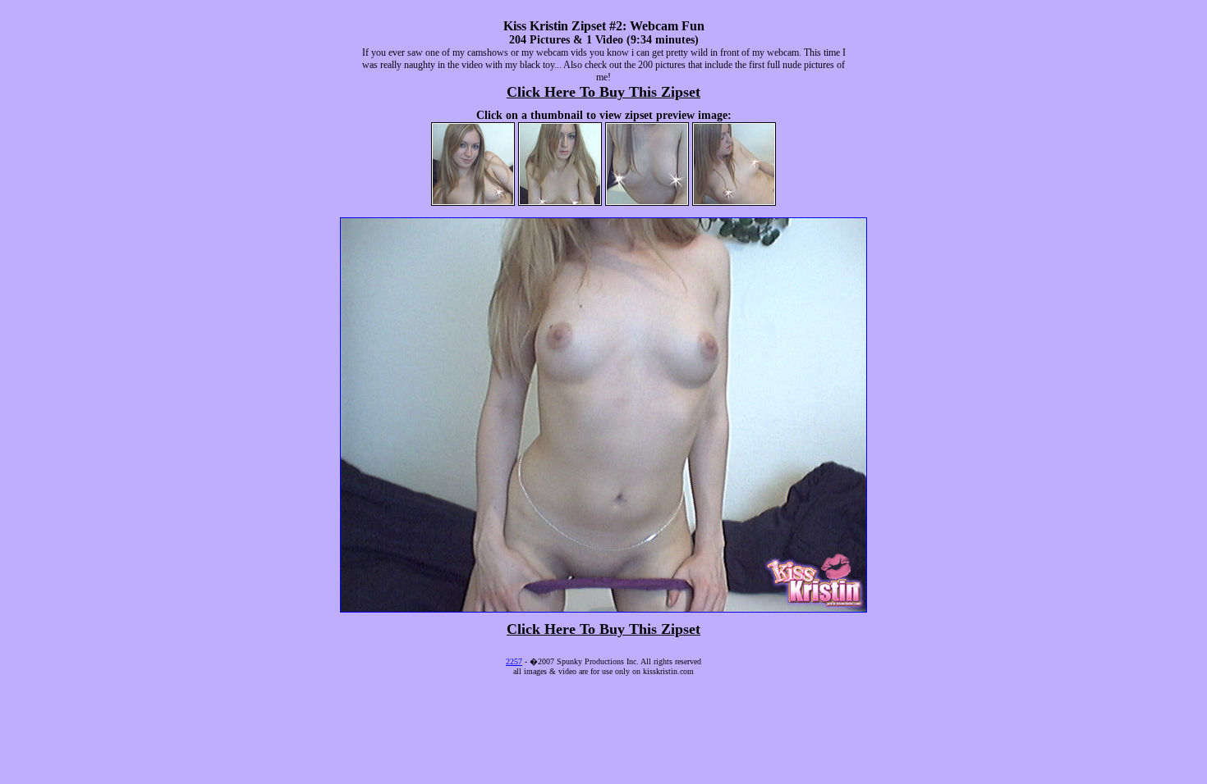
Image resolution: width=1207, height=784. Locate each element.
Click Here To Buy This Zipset (603, 92)
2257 (514, 661)
